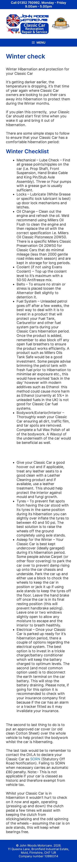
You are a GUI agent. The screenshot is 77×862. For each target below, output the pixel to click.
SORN (35, 759)
